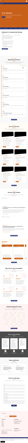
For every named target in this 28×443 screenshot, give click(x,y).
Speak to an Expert (14, 262)
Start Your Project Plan (14, 300)
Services (3, 421)
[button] (26, 1)
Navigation (2, 3)
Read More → (4, 181)
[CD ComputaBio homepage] (4, 1)
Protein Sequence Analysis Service (17, 421)
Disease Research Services (5, 433)
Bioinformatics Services (4, 432)
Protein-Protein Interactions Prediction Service (7, 430)
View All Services (14, 185)
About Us (3, 423)
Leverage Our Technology (14, 235)
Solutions (3, 422)
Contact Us (3, 424)
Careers (2, 425)
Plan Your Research (14, 119)
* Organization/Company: (5, 396)
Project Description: (5, 399)
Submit (14, 405)
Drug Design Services (16, 422)
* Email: (4, 390)
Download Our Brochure (7, 258)
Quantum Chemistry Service (17, 423)
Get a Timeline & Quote (14, 328)
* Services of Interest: (5, 393)
